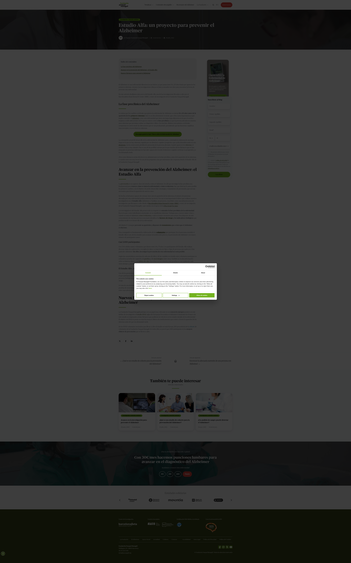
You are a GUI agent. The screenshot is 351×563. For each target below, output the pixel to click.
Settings (174, 295)
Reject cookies (149, 295)
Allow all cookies (201, 295)
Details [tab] (175, 273)
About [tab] (203, 273)
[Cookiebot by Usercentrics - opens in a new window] (207, 266)
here (150, 288)
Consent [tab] (148, 273)
